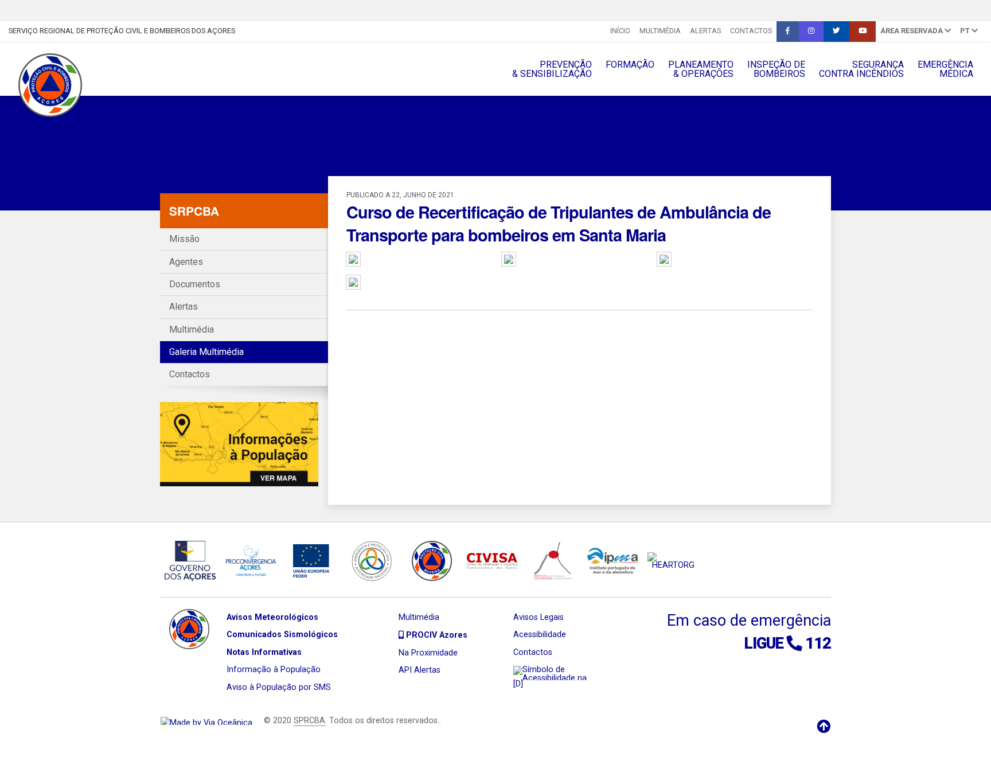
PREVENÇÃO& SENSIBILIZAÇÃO (552, 69)
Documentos (194, 284)
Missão (184, 238)
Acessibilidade (539, 634)
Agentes (186, 261)
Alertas (705, 30)
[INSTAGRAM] (811, 31)
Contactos (751, 30)
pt (966, 30)
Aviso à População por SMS (279, 687)
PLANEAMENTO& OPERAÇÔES (701, 69)
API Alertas (419, 670)
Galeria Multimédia (206, 351)
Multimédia (660, 30)
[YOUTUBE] (862, 31)
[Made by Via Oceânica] (206, 720)
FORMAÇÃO (630, 64)
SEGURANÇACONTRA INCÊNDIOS (861, 69)
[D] (518, 684)
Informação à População (274, 669)
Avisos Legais (538, 617)
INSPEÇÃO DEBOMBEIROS (776, 69)
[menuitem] (620, 31)
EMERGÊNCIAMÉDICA (945, 69)
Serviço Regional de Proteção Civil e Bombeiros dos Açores (122, 30)
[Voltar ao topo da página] (823, 727)
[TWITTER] (836, 31)
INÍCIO (620, 30)
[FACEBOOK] (788, 31)
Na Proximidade (428, 653)
